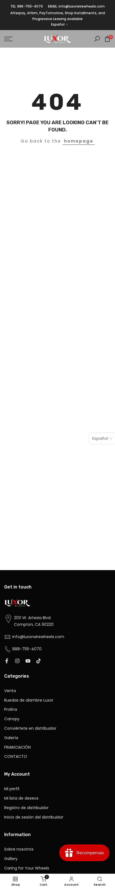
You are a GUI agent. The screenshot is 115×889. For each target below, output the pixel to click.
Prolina (10, 709)
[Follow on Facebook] (6, 661)
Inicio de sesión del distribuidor (33, 817)
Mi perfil (11, 789)
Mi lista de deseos (21, 798)
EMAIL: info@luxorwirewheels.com (76, 6)
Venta (10, 690)
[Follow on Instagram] (17, 661)
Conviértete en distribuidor (30, 728)
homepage (78, 141)
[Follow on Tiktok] (38, 661)
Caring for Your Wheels (26, 868)
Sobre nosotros (18, 849)
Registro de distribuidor (26, 807)
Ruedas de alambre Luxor (28, 700)
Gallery (11, 858)
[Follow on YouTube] (27, 661)
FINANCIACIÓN (17, 747)
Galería (11, 738)
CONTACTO (15, 756)
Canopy (12, 719)
